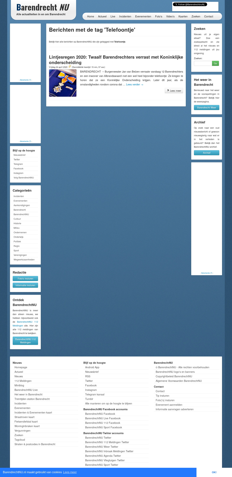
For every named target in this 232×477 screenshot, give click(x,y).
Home (90, 16)
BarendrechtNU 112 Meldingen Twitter (107, 442)
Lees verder (134, 84)
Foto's (158, 16)
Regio (17, 245)
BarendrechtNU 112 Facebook (102, 423)
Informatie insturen (25, 285)
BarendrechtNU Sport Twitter (101, 465)
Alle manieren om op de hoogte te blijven (108, 403)
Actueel (102, 16)
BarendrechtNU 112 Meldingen (25, 340)
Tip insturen (162, 395)
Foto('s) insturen (165, 400)
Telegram (18, 163)
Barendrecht (20, 209)
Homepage (20, 367)
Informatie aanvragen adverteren (175, 409)
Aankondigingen (22, 205)
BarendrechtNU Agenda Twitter (103, 455)
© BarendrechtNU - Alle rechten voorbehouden (182, 367)
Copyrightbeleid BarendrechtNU (174, 376)
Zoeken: (198, 58)
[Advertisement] (25, 51)
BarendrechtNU (21, 214)
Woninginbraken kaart (27, 426)
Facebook (18, 168)
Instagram (18, 172)
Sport (16, 250)
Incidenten (125, 16)
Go (215, 63)
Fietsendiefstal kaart (26, 421)
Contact (208, 16)
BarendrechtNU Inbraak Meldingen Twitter (109, 451)
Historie (17, 223)
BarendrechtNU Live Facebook (103, 418)
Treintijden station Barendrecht (32, 399)
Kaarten (183, 16)
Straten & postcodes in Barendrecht (34, 444)
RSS (87, 376)
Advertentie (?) (25, 80)
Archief (206, 152)
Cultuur (17, 218)
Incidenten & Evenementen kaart (33, 412)
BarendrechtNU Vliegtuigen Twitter (105, 460)
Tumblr (89, 399)
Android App (92, 367)
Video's (170, 16)
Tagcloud (19, 439)
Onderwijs (18, 236)
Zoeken (196, 16)
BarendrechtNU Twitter (98, 437)
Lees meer (175, 90)
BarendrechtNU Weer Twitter (101, 446)
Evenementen (143, 16)
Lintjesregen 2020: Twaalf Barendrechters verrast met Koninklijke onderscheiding (116, 59)
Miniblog (19, 385)
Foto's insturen (25, 278)
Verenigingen (20, 254)
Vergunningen (22, 430)
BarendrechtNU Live (26, 390)
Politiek (17, 241)
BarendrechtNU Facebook (100, 413)
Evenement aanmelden (169, 404)
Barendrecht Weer (206, 107)
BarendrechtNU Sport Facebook (103, 427)
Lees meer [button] (70, 472)
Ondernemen (20, 232)
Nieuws (18, 376)
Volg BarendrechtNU (24, 177)
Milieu (17, 227)
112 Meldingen (23, 381)
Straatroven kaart (24, 417)
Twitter (17, 159)
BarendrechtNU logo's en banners (175, 371)
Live (113, 16)
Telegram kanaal (94, 394)
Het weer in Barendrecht (28, 394)
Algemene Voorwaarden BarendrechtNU (179, 381)
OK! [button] (214, 472)
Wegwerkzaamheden (24, 259)
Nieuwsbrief (19, 154)
